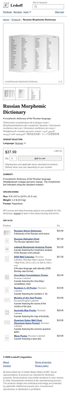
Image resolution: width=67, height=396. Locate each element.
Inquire (17, 213)
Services (17, 12)
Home (6, 19)
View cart (59, 12)
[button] (20, 143)
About (6, 362)
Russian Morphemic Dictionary (39, 19)
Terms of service (43, 362)
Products (7, 12)
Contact (7, 366)
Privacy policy (41, 366)
